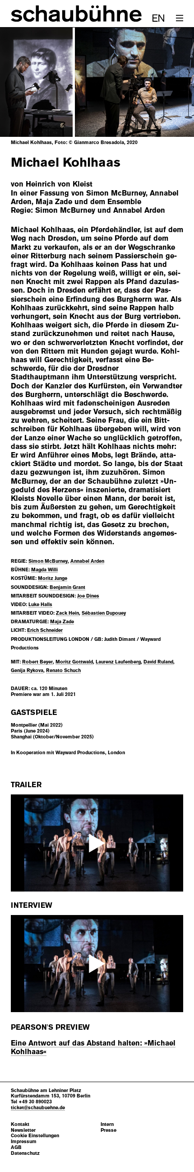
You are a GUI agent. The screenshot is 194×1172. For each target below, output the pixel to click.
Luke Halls (40, 604)
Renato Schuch (63, 670)
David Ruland (158, 661)
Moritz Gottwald (74, 661)
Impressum (24, 1141)
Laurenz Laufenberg (118, 661)
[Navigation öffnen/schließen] (179, 18)
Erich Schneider (45, 630)
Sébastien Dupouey (104, 613)
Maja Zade (62, 621)
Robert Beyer (37, 661)
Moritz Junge (52, 578)
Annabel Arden (87, 561)
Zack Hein (67, 613)
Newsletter (23, 1130)
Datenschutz (25, 1153)
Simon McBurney (48, 561)
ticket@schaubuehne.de (38, 1107)
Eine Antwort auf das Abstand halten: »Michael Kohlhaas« (93, 1047)
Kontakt (20, 1124)
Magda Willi (44, 569)
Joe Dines (88, 596)
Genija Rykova (27, 670)
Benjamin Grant (67, 587)
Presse (108, 1130)
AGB (16, 1147)
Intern (107, 1124)
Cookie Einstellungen (35, 1136)
